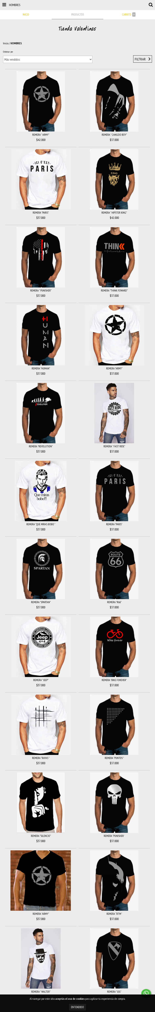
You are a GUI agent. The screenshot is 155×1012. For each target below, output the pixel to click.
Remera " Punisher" (40, 290)
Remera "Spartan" (41, 602)
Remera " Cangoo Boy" (114, 134)
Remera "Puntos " (114, 758)
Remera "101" (114, 991)
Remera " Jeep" (40, 680)
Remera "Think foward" (114, 290)
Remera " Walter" (40, 991)
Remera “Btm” (114, 914)
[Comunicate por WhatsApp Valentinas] (146, 993)
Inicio (5, 43)
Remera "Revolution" (41, 446)
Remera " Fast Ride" (114, 446)
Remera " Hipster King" (114, 212)
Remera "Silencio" (41, 836)
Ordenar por (8, 51)
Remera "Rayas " (40, 758)
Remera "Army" (114, 368)
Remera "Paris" (41, 212)
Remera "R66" (114, 602)
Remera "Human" (41, 368)
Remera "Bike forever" (114, 680)
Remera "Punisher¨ (114, 836)
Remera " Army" (40, 134)
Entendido (77, 1007)
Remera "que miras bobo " (40, 524)
